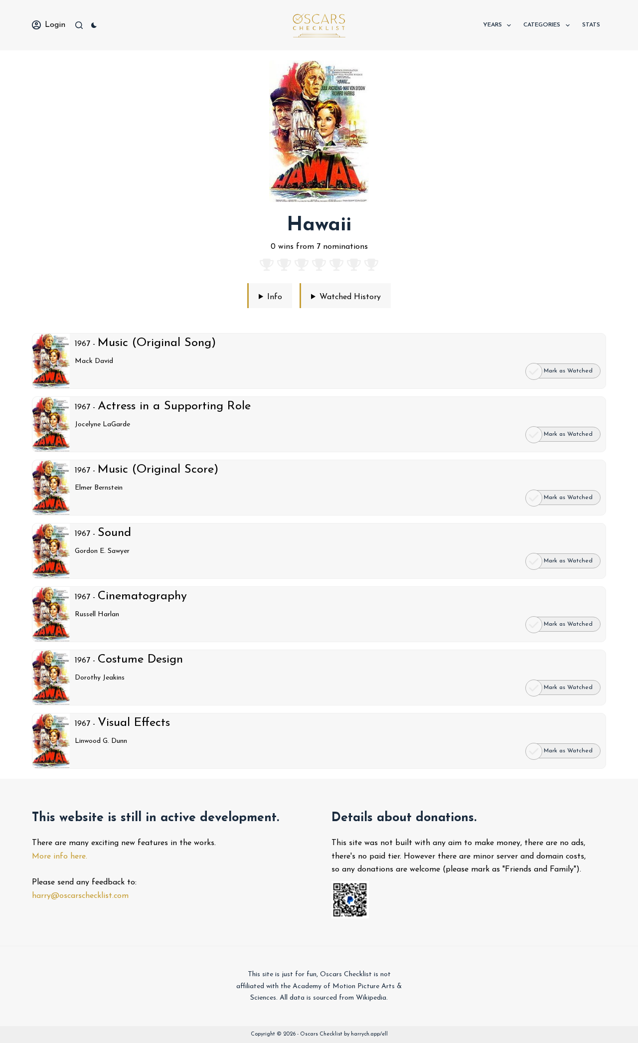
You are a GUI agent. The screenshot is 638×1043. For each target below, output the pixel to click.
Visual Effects (134, 723)
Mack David (94, 361)
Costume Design (140, 660)
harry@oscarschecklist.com (80, 896)
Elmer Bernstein (99, 488)
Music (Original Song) (157, 343)
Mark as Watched (568, 371)
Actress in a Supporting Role (174, 406)
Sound (114, 533)
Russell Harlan (97, 614)
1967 (82, 344)
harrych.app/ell (369, 1034)
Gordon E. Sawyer (102, 551)
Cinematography (142, 596)
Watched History (350, 297)
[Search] (79, 25)
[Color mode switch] (94, 25)
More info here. (59, 857)
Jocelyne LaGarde (102, 424)
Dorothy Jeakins (100, 678)
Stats (591, 25)
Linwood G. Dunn (101, 741)
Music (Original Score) (158, 470)
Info (274, 297)
